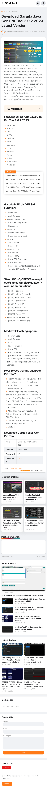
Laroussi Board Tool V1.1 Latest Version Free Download (24, 191)
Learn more (6, 779)
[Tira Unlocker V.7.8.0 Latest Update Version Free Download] (34, 513)
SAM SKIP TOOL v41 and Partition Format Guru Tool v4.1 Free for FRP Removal (28, 618)
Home (3, 11)
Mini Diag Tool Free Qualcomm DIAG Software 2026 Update (29, 628)
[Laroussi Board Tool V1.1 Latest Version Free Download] (12, 487)
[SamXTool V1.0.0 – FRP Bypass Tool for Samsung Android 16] (7, 601)
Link (20, 458)
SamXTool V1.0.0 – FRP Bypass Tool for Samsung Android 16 (30, 600)
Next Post (40, 557)
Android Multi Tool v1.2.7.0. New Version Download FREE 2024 (24, 187)
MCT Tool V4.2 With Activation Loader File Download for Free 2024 (24, 179)
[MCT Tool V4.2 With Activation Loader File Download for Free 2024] (12, 513)
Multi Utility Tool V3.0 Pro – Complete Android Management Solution (29, 609)
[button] (3, 3)
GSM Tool (11, 3)
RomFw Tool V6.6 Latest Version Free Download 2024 (24, 176)
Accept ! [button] (7, 784)
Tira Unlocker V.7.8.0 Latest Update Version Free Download (24, 183)
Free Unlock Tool (12, 11)
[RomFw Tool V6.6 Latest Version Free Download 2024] (34, 487)
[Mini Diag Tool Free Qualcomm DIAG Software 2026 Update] (7, 629)
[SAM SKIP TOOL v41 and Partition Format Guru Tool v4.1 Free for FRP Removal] (7, 618)
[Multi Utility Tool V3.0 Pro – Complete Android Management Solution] (7, 610)
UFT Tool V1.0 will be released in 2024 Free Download (22, 595)
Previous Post (8, 557)
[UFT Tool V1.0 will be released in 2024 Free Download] (23, 578)
